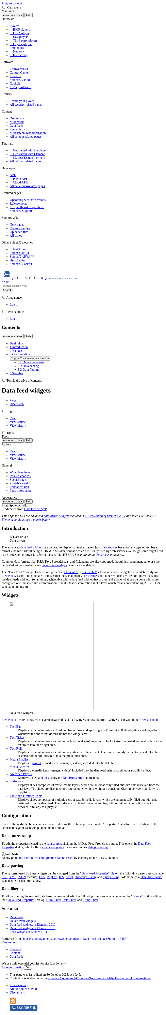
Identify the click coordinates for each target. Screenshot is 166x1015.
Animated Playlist (21, 774)
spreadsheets (91, 575)
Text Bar (15, 726)
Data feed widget (35, 509)
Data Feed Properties (21, 900)
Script (69, 877)
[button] (3, 7)
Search (7, 290)
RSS (4, 877)
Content (15, 953)
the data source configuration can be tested (46, 857)
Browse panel (148, 719)
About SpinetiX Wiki (23, 988)
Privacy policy (19, 985)
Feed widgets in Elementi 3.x (28, 931)
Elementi (7, 719)
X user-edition (94, 516)
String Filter (90, 900)
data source (54, 843)
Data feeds (102, 554)
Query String (111, 877)
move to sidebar (12, 15)
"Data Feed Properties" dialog (99, 873)
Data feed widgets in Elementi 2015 (32, 928)
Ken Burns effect (74, 777)
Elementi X (9, 575)
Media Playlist (19, 759)
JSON (22, 877)
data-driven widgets (56, 516)
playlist (36, 763)
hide (28, 15)
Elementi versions (13, 519)
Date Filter (69, 900)
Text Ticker (17, 737)
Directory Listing (86, 877)
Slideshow (16, 781)
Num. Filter (53, 900)
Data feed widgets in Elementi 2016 (32, 924)
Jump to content (12, 3)
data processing (98, 847)
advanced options (53, 847)
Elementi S (71, 572)
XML (12, 877)
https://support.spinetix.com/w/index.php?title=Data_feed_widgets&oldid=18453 (74, 938)
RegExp (52, 877)
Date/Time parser (151, 877)
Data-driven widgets (23, 921)
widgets (38, 547)
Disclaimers (17, 992)
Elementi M (89, 572)
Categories (8, 942)
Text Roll (16, 748)
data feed (26, 547)
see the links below (38, 519)
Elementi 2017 (116, 516)
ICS (61, 877)
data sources (109, 547)
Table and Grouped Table (26, 796)
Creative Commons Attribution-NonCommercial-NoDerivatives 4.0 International (99, 978)
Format (137, 896)
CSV (42, 877)
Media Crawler (19, 766)
